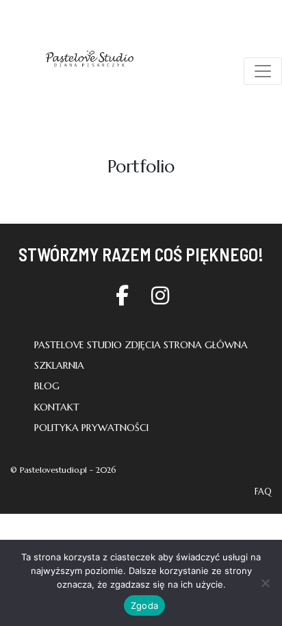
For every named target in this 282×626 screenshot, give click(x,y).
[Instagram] (160, 295)
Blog (47, 386)
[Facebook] (122, 295)
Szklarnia (59, 365)
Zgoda (144, 605)
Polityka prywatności (91, 427)
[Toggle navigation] (263, 71)
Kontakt (56, 407)
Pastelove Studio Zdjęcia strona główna (141, 345)
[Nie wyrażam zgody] (265, 583)
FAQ (263, 491)
